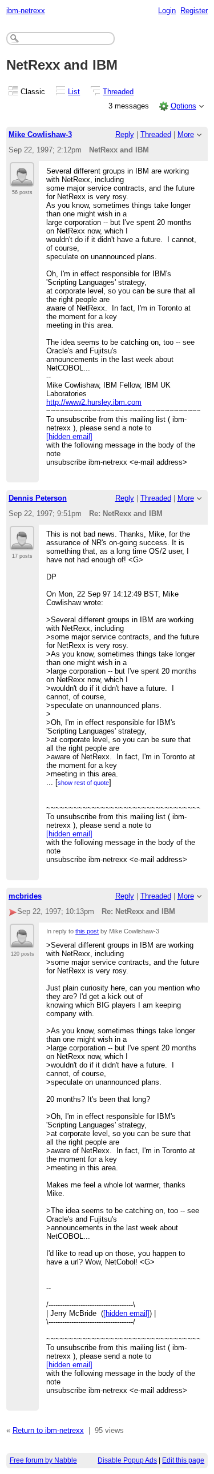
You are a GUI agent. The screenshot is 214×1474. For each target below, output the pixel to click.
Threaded (118, 91)
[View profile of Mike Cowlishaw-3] (22, 179)
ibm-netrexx (25, 10)
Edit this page (183, 1460)
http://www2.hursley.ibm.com (94, 402)
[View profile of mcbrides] (22, 941)
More (185, 134)
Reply (124, 134)
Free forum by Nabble (43, 1460)
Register (194, 10)
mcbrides (25, 896)
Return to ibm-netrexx (48, 1430)
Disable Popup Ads (127, 1460)
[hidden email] (69, 436)
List (74, 91)
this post (87, 931)
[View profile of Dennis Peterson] (22, 543)
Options (183, 106)
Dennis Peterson (38, 498)
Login (167, 10)
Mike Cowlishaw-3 (40, 134)
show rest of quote (83, 782)
